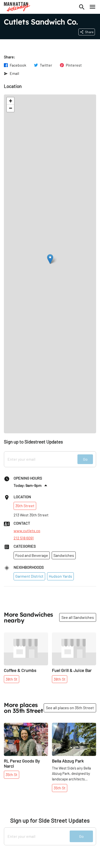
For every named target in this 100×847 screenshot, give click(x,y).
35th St (11, 774)
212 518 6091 (24, 538)
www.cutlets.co (27, 530)
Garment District (29, 576)
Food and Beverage (31, 555)
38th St (11, 679)
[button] (50, 259)
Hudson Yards (60, 576)
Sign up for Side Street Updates (50, 820)
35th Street (24, 505)
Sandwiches (63, 555)
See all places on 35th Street (70, 707)
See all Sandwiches (77, 617)
